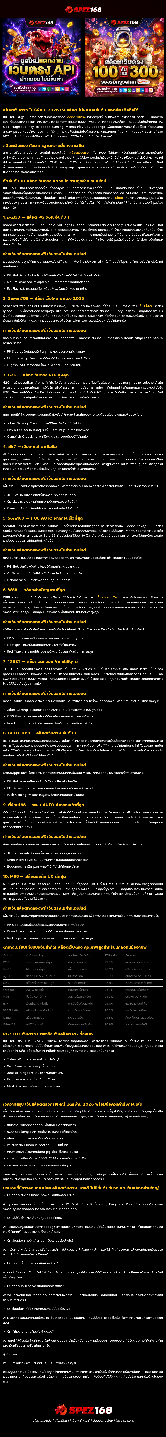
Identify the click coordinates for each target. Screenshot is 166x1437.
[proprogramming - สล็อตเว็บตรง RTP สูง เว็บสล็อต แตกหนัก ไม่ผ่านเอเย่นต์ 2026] (83, 9)
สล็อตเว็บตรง (76, 117)
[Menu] (5, 9)
